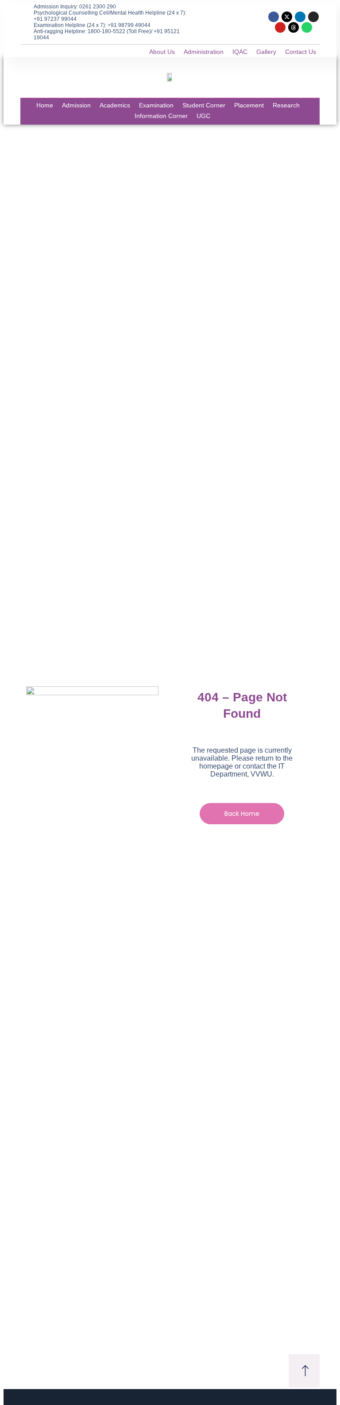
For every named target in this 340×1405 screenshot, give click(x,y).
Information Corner (161, 115)
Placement (249, 105)
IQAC (239, 51)
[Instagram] (313, 16)
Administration (204, 51)
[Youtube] (280, 27)
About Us (162, 51)
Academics (115, 105)
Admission (76, 105)
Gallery (266, 51)
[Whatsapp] (306, 27)
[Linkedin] (300, 16)
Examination (156, 105)
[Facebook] (273, 16)
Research (286, 105)
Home (44, 105)
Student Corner (203, 105)
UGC (203, 115)
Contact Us (300, 51)
